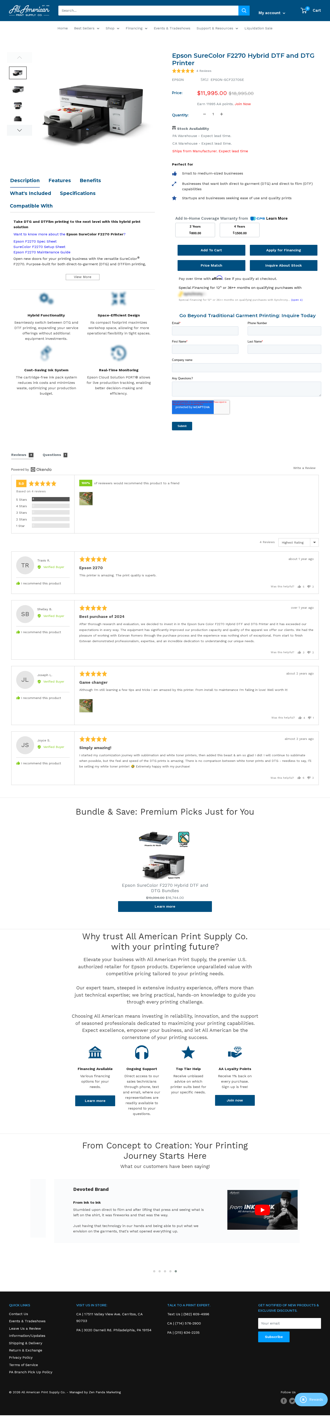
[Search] (244, 10)
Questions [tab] (54, 455)
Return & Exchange (25, 1350)
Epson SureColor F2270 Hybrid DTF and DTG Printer (243, 59)
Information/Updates (27, 1336)
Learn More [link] (277, 218)
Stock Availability (193, 128)
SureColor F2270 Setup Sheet (39, 247)
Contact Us (18, 1314)
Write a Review (304, 468)
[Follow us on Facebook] (284, 1401)
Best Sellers (84, 28)
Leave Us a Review (25, 1328)
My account (270, 13)
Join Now (242, 104)
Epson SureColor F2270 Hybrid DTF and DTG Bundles (165, 887)
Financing (134, 28)
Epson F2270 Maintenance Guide (41, 252)
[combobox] (148, 10)
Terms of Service (23, 1365)
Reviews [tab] (21, 455)
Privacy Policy (21, 1357)
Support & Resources (215, 28)
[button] (191, 70)
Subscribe (274, 1337)
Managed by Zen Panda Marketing (95, 1392)
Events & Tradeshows (172, 28)
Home (62, 28)
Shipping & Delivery (25, 1343)
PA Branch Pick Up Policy (30, 1372)
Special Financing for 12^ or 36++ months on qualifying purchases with (240, 287)
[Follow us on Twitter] (292, 1401)
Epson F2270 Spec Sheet (35, 241)
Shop (110, 28)
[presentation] (23, 1227)
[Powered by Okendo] (31, 469)
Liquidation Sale (258, 28)
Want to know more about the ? (69, 234)
